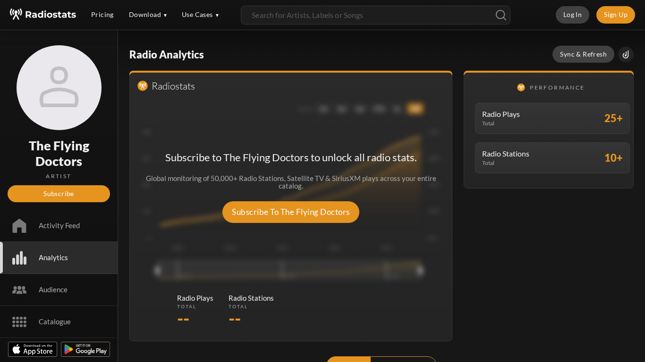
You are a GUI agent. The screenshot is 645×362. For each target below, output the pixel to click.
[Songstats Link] (626, 54)
